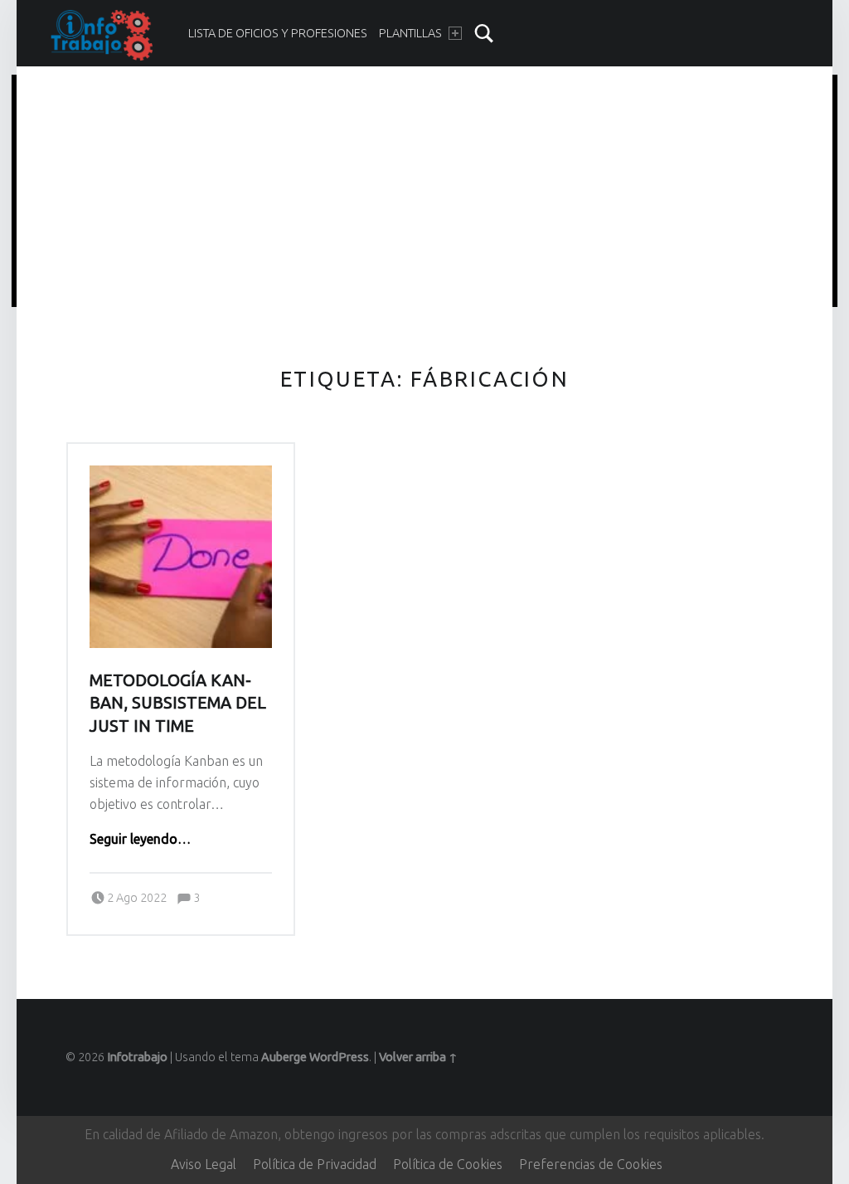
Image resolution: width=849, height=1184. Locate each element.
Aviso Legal (203, 1164)
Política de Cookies (447, 1164)
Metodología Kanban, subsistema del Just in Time (178, 703)
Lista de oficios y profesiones (277, 33)
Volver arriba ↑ (418, 1057)
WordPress (339, 1057)
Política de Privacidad (314, 1164)
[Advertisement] (424, 193)
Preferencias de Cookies (590, 1164)
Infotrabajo (137, 1057)
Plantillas (410, 33)
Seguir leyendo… (140, 838)
